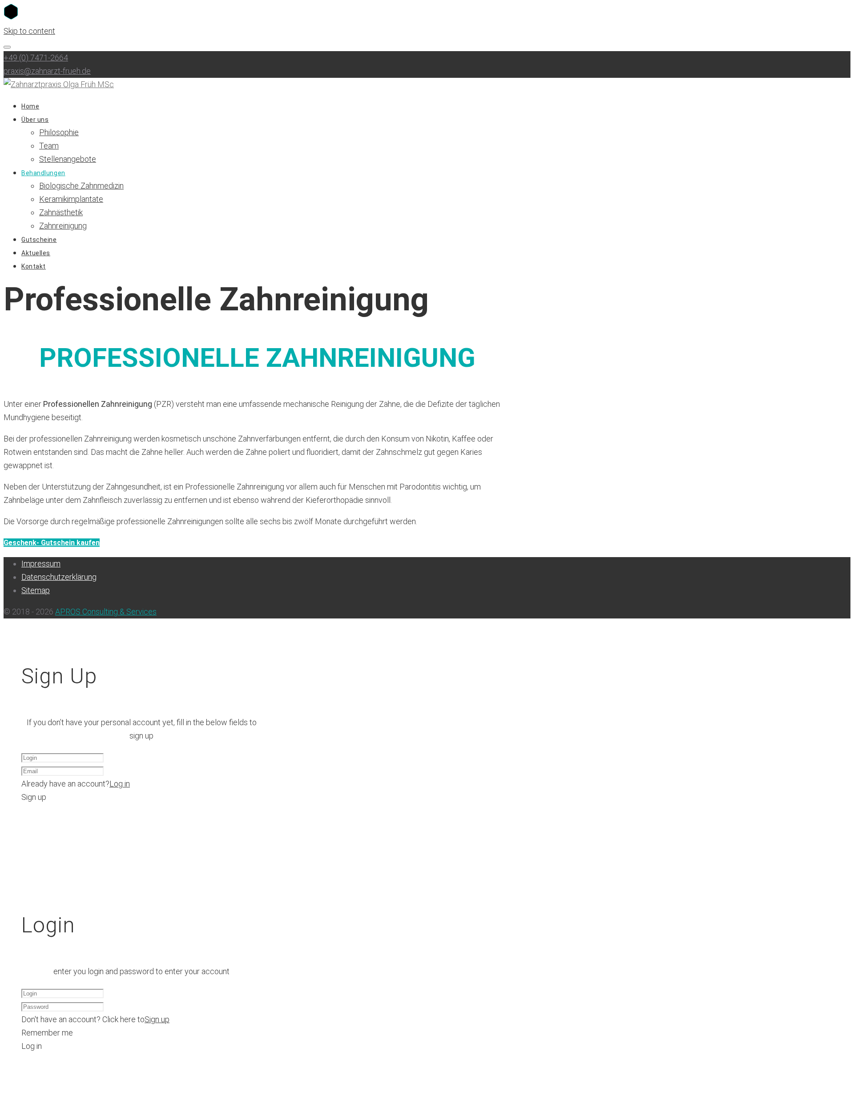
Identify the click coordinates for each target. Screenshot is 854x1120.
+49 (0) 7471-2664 (36, 57)
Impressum (40, 563)
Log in (119, 783)
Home (30, 106)
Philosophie (59, 132)
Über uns (34, 119)
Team (49, 145)
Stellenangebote (67, 159)
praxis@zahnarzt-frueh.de (47, 71)
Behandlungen (43, 173)
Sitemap (35, 590)
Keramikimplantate (71, 199)
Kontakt (33, 266)
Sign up (157, 1019)
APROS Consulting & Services (106, 611)
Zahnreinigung (63, 225)
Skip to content (29, 31)
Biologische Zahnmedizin (81, 185)
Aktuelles (35, 253)
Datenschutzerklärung (59, 577)
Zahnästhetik (61, 212)
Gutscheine (39, 239)
